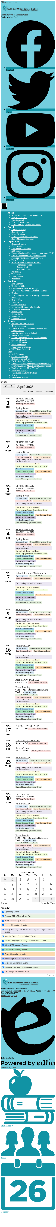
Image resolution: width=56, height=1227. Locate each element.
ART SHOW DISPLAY (27, 679)
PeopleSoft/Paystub (19, 370)
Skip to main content (9, 2)
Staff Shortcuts (17, 354)
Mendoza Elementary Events (16, 963)
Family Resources (18, 305)
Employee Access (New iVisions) (25, 368)
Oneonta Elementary (19, 342)
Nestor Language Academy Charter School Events (25, 941)
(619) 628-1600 (48, 991)
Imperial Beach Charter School (24, 333)
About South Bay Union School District (27, 215)
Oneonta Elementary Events (16, 949)
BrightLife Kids (17, 286)
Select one (51, 975)
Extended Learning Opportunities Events (21, 967)
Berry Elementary (18, 326)
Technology (16, 274)
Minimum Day (23, 609)
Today (4, 903)
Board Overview (18, 232)
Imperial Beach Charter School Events (20, 936)
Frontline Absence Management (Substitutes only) (31, 366)
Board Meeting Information (22, 239)
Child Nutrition (17, 246)
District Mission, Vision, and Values (26, 224)
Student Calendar (18, 319)
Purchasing (16, 272)
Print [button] (24, 391)
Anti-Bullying (17, 284)
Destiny (14, 293)
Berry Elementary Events (15, 921)
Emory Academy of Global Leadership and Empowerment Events (29, 930)
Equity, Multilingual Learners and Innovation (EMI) (32, 253)
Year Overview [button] (36, 391)
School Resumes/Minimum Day (32, 573)
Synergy (14, 375)
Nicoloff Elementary (19, 340)
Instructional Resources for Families (26, 307)
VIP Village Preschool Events (17, 972)
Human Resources (24, 265)
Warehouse (16, 279)
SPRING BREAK (25, 398)
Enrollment (16, 302)
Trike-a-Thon (22, 748)
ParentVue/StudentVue (20, 309)
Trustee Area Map (18, 229)
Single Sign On (17, 316)
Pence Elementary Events (15, 954)
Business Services (18, 244)
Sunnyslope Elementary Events (17, 958)
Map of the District (19, 217)
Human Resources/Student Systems (26, 262)
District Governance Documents (24, 236)
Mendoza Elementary (20, 335)
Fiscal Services (17, 260)
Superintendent (17, 220)
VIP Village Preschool (20, 349)
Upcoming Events (12, 912)
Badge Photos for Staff (20, 359)
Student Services (23, 267)
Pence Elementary (18, 344)
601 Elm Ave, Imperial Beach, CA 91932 (18, 991)
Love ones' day (23, 794)
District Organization (20, 222)
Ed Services (16, 251)
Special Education (24, 269)
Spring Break (22, 408)
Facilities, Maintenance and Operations (27, 258)
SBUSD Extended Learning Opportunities (28, 255)
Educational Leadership (21, 248)
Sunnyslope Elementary (21, 347)
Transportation (17, 276)
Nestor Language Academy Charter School (29, 337)
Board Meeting (22, 687)
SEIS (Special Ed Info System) (24, 373)
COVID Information (19, 356)
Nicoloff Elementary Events (16, 945)
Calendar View (48, 903)
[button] (10, 212)
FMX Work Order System (22, 361)
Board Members (18, 234)
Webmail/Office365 (19, 377)
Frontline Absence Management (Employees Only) (32, 363)
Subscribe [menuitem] (49, 391)
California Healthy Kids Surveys (24, 288)
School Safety (17, 314)
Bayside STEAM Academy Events (19, 916)
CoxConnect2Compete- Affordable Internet (29, 291)
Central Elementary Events (16, 925)
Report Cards (16, 312)
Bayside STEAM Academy (22, 324)
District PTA (16, 300)
